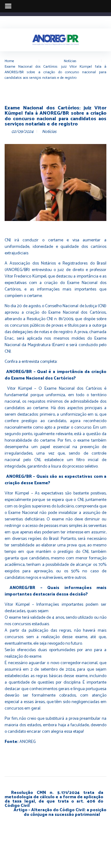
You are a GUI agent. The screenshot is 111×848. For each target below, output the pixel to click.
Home (9, 61)
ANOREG (27, 741)
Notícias (70, 61)
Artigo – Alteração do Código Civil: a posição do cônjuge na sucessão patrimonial (60, 812)
